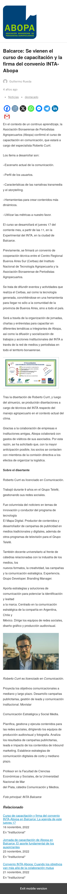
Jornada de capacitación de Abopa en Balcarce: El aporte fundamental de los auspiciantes (28, 843)
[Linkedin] (55, 110)
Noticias (13, 97)
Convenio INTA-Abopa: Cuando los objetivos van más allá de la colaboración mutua (32, 866)
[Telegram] (47, 110)
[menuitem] (33, 824)
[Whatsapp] (31, 110)
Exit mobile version (33, 888)
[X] (23, 110)
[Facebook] (7, 110)
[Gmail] (7, 119)
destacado (31, 97)
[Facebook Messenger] (39, 110)
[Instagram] (15, 110)
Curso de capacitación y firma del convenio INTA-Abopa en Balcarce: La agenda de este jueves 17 (32, 819)
